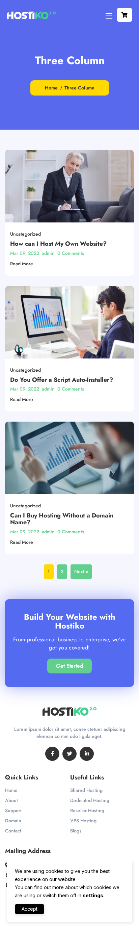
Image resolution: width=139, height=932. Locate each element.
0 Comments (70, 253)
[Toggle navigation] (108, 15)
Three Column (79, 87)
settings (93, 895)
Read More (21, 263)
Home (51, 87)
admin (48, 253)
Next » (81, 571)
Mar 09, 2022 (24, 253)
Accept (29, 909)
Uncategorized (25, 234)
